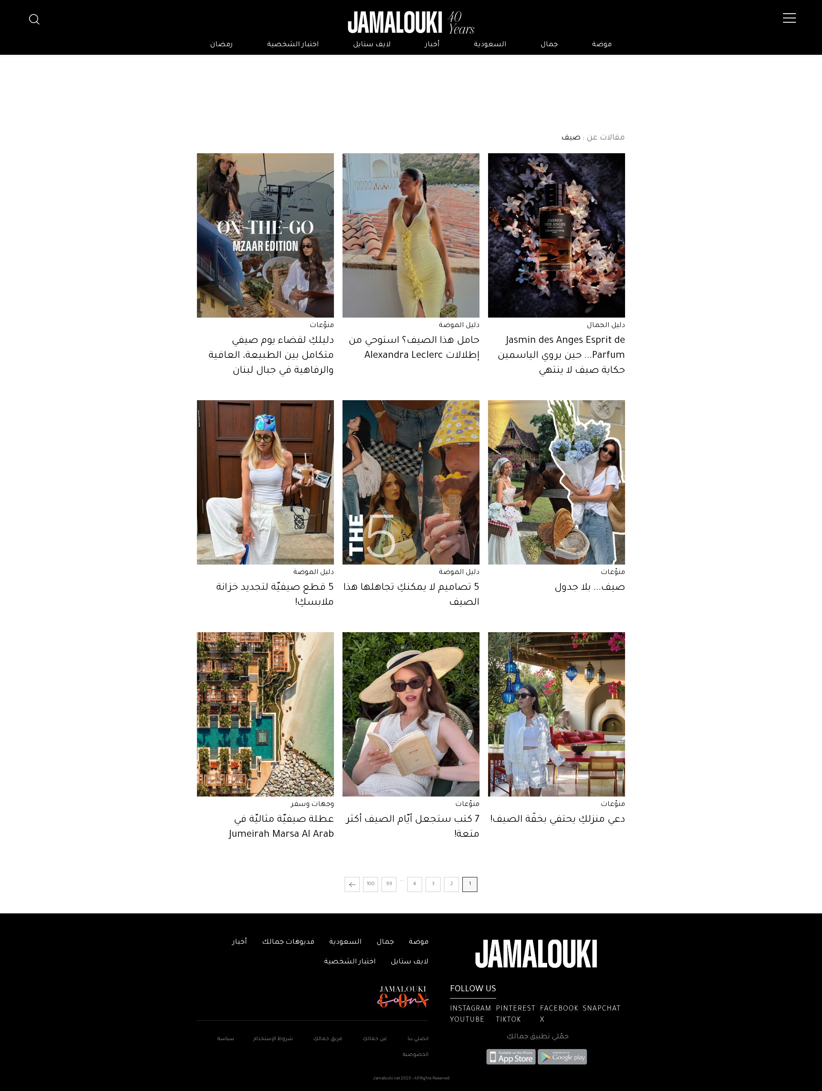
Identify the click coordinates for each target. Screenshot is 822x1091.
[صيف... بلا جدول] (556, 482)
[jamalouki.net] (411, 23)
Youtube (467, 1020)
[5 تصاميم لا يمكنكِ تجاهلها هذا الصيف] (411, 482)
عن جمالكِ (375, 1039)
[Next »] (352, 884)
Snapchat (602, 1009)
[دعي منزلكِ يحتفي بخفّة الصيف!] (556, 714)
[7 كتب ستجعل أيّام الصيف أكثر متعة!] (411, 714)
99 (389, 884)
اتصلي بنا (418, 1039)
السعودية (490, 45)
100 (371, 884)
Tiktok (508, 1020)
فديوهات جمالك (288, 942)
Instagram (470, 1009)
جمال (549, 45)
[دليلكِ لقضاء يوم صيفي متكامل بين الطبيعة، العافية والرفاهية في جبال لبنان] (265, 235)
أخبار (432, 45)
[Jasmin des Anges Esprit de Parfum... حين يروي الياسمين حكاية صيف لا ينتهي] (556, 235)
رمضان (221, 45)
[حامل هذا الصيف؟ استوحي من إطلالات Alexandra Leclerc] (411, 235)
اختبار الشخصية (293, 45)
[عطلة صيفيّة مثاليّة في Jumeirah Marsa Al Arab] (265, 714)
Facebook (559, 1009)
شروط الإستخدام (272, 1039)
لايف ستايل (372, 45)
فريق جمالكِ (327, 1039)
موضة (602, 45)
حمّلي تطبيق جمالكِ (537, 1037)
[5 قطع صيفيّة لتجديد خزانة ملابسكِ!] (265, 482)
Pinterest (516, 1009)
